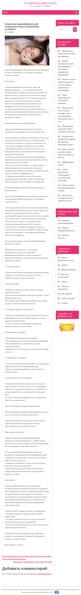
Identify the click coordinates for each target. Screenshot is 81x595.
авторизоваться (44, 574)
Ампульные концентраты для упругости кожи (32, 562)
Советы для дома (68, 298)
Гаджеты (64, 265)
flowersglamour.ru (40, 3)
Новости (64, 282)
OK (57, 592)
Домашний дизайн (68, 270)
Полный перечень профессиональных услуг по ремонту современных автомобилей (67, 85)
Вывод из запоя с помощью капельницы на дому (66, 188)
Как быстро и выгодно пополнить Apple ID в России (65, 198)
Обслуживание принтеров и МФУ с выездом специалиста (66, 129)
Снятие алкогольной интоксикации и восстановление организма (64, 175)
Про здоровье (66, 294)
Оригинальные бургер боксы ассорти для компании (66, 53)
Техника (64, 303)
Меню (5, 12)
